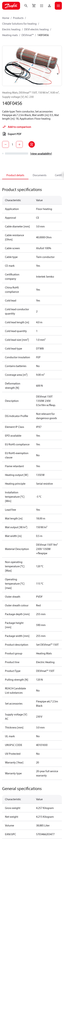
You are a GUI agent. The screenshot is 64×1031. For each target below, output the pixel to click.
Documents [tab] (39, 175)
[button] (42, 6)
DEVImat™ (28, 35)
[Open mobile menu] (58, 6)
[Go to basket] (34, 6)
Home (5, 18)
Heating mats (10, 35)
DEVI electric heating (36, 29)
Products (18, 18)
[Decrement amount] (5, 144)
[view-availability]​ (41, 153)
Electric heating (11, 29)
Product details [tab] (15, 175)
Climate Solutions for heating (19, 23)
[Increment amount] (19, 144)
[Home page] (11, 6)
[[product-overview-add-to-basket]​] (31, 144)
